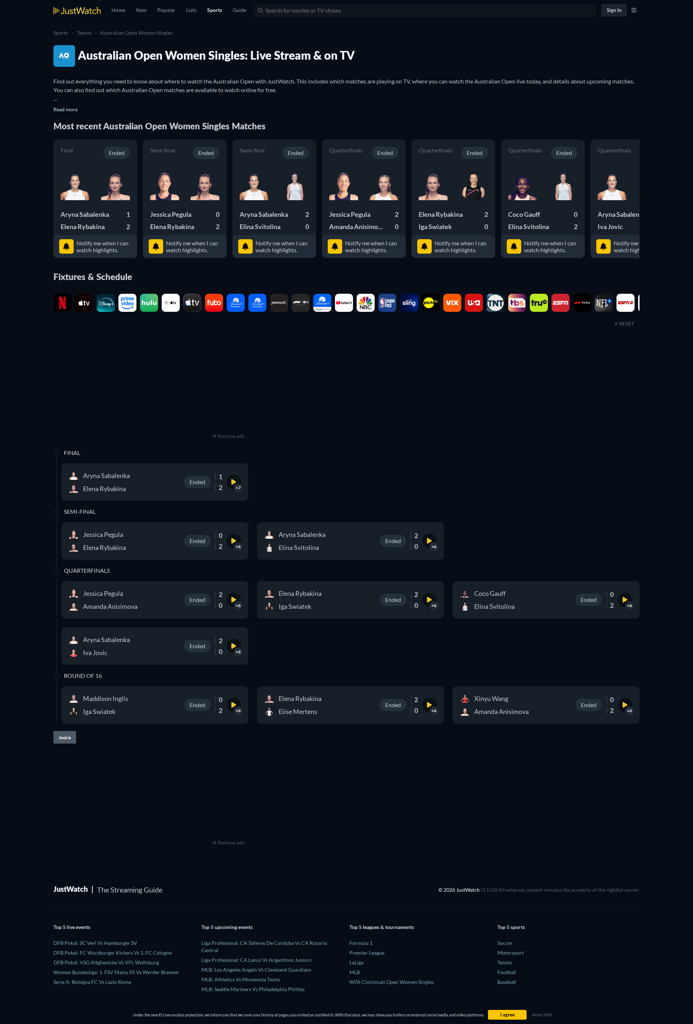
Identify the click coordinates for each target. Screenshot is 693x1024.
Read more (65, 109)
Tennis (84, 33)
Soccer (505, 943)
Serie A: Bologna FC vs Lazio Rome (92, 982)
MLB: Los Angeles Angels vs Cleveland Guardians (256, 970)
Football (506, 972)
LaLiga (356, 962)
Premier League (366, 953)
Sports (60, 33)
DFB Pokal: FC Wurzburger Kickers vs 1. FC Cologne (112, 953)
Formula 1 (360, 943)
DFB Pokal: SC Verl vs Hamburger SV (95, 943)
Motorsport (510, 953)
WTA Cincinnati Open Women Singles (391, 982)
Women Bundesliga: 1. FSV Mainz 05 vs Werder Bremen (116, 972)
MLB (354, 972)
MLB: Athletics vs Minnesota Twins (240, 979)
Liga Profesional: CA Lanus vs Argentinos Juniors (256, 960)
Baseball (506, 982)
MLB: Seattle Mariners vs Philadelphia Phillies (253, 989)
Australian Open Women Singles (136, 33)
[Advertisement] (228, 386)
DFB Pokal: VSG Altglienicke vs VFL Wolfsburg (106, 962)
